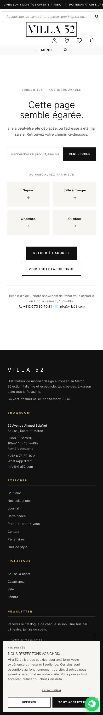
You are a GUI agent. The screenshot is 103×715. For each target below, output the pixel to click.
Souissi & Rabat (19, 574)
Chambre (28, 222)
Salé (11, 589)
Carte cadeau (18, 516)
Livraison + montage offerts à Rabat (33, 4)
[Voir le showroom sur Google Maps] (66, 40)
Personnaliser (51, 690)
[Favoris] (79, 40)
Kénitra (13, 597)
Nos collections (19, 501)
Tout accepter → (73, 702)
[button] (92, 704)
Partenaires (16, 539)
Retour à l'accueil (51, 253)
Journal (13, 508)
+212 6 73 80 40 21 (22, 456)
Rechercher (79, 154)
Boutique (14, 493)
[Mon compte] (54, 40)
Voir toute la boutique (51, 269)
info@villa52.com (72, 306)
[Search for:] (66, 50)
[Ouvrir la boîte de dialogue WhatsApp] (92, 704)
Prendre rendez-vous (24, 524)
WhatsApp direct (20, 461)
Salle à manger (74, 194)
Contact (13, 531)
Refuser (29, 702)
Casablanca (16, 581)
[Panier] (91, 40)
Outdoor (75, 222)
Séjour (28, 194)
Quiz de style (17, 547)
